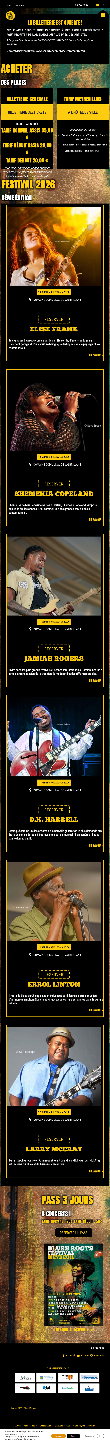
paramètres (31, 1439)
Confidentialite (45, 1425)
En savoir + (96, 355)
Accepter (58, 1436)
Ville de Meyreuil (78, 1425)
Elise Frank (54, 329)
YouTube (84, 1355)
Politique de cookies (62, 1425)
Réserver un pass (73, 1232)
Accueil (18, 1425)
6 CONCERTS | (72, 1217)
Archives (91, 1425)
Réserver (53, 319)
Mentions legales (30, 1425)
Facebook (70, 1355)
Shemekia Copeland (53, 494)
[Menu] (103, 15)
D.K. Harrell (54, 819)
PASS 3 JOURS (67, 1201)
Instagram (99, 1355)
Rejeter (73, 1436)
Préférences (89, 1436)
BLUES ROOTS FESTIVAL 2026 (73, 1330)
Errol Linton (54, 984)
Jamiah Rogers (54, 658)
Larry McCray (54, 1149)
